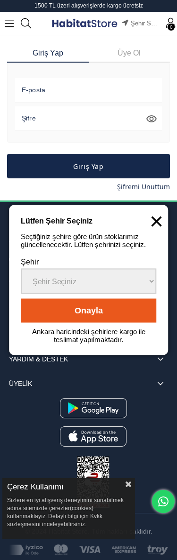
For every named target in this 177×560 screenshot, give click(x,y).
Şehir (30, 262)
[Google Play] (93, 408)
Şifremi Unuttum (143, 186)
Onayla (89, 310)
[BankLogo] (88, 550)
